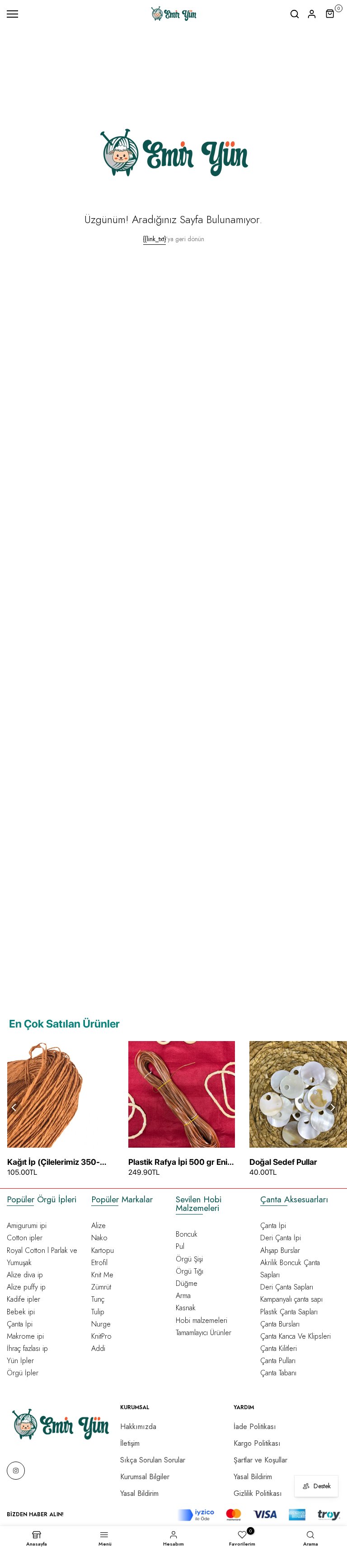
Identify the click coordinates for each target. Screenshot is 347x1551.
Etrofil (99, 1262)
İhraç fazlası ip (27, 1348)
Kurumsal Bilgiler (144, 1477)
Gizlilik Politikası (258, 1493)
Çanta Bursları (280, 1324)
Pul (180, 1246)
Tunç (97, 1299)
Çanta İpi (20, 1324)
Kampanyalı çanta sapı (291, 1299)
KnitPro (101, 1336)
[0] (330, 14)
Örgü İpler (22, 1373)
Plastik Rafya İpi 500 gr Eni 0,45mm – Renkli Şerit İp (177, 1162)
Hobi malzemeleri (201, 1320)
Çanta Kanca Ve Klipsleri (295, 1336)
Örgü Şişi (189, 1259)
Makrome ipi (25, 1336)
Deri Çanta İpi (280, 1238)
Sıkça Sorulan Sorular (152, 1460)
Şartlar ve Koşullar (260, 1460)
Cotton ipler (24, 1238)
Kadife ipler (23, 1299)
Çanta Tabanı (278, 1373)
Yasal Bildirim (139, 1493)
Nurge (101, 1324)
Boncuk (186, 1234)
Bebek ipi (21, 1312)
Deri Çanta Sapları (286, 1287)
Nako (99, 1238)
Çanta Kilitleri (278, 1348)
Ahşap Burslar (280, 1250)
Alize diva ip (25, 1275)
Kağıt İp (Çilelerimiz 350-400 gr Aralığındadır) (53, 1162)
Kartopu (102, 1250)
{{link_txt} (154, 238)
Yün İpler (20, 1360)
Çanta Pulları (277, 1360)
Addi (98, 1348)
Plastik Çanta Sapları (289, 1312)
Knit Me (102, 1275)
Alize (98, 1225)
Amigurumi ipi (27, 1225)
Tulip (97, 1312)
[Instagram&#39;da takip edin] (16, 1471)
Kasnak (186, 1308)
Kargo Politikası (257, 1443)
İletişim (130, 1443)
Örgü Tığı (189, 1271)
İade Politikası (255, 1426)
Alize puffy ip (26, 1287)
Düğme (186, 1283)
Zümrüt (101, 1287)
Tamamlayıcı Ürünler (203, 1332)
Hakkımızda (138, 1426)
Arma (183, 1295)
